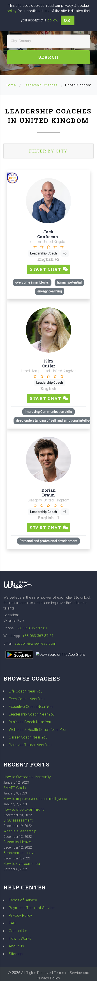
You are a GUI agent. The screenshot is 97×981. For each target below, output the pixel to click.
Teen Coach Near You (26, 699)
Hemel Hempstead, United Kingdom (48, 371)
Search (48, 57)
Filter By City (48, 151)
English (46, 259)
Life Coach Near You (25, 691)
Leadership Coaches (41, 85)
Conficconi (48, 236)
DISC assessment (18, 820)
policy (11, 11)
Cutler (48, 366)
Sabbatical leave (17, 842)
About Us (16, 946)
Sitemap (16, 954)
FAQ (12, 923)
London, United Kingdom (48, 242)
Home (11, 85)
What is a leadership (19, 831)
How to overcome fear (22, 863)
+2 (57, 259)
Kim (48, 361)
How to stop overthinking (24, 809)
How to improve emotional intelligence (35, 798)
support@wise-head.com (35, 643)
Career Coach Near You (28, 737)
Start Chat (46, 269)
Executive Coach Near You (31, 706)
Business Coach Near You (30, 722)
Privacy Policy (20, 915)
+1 (57, 517)
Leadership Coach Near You (32, 714)
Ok (67, 20)
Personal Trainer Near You (30, 745)
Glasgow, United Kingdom (48, 500)
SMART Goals (14, 788)
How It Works (20, 938)
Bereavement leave (19, 853)
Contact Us (18, 931)
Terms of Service (23, 900)
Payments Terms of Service (32, 908)
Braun (48, 495)
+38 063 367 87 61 (31, 628)
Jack (48, 231)
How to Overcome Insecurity (27, 777)
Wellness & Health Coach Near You (37, 729)
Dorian (49, 490)
